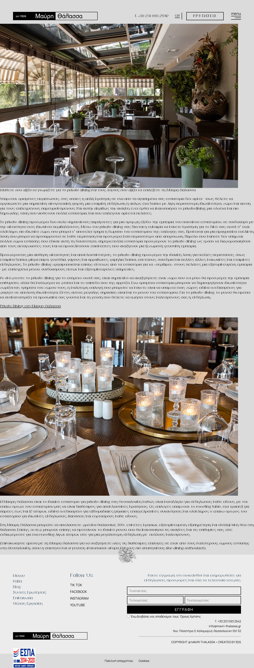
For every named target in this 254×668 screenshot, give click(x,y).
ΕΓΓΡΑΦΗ (184, 609)
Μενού (19, 576)
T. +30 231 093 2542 (152, 16)
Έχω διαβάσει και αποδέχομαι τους (166, 616)
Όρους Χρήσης (190, 616)
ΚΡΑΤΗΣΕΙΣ (205, 16)
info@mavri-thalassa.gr (225, 626)
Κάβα (17, 581)
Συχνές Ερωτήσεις (29, 592)
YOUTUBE (77, 605)
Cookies (144, 661)
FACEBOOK (78, 591)
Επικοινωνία (23, 598)
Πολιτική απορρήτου (119, 661)
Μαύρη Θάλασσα (63, 543)
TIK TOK (76, 585)
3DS (238, 642)
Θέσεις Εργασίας (28, 603)
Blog (17, 587)
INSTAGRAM (79, 598)
